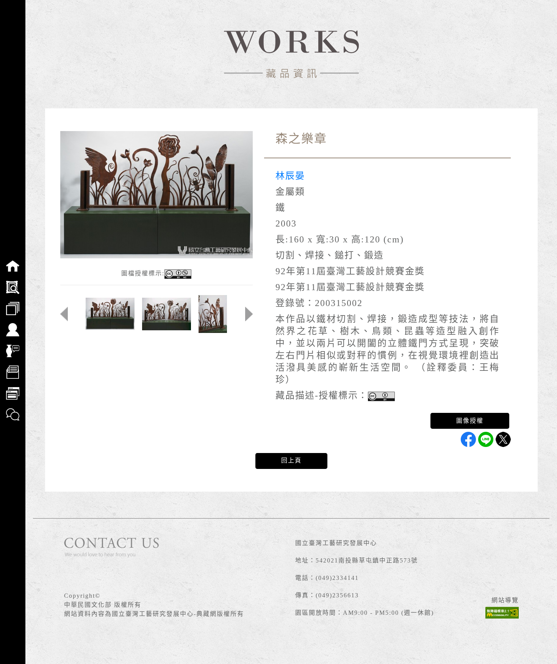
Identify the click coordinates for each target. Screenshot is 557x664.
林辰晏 (290, 176)
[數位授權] (12, 367)
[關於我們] (12, 324)
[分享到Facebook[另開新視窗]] (468, 439)
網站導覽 (505, 600)
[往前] (64, 314)
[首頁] (12, 261)
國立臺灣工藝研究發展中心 (336, 543)
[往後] (249, 314)
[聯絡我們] (12, 409)
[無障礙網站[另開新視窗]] (502, 613)
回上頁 (291, 460)
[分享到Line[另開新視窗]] (485, 439)
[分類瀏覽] (12, 303)
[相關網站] (12, 388)
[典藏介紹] (12, 345)
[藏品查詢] (12, 282)
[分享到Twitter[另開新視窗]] (503, 439)
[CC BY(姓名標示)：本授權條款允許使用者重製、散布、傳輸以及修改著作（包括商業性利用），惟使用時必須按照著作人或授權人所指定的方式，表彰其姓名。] (381, 396)
